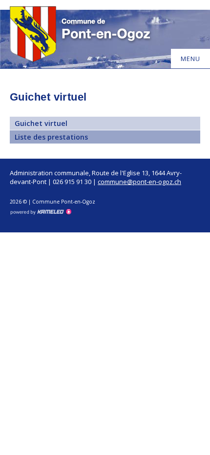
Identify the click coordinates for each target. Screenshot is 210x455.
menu (190, 58)
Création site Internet (40, 211)
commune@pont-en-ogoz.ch (139, 181)
